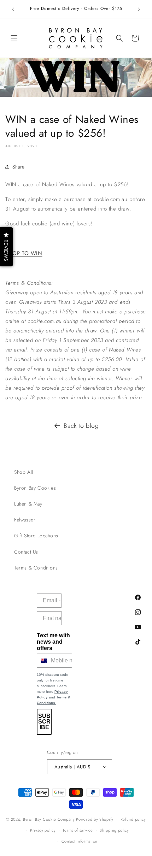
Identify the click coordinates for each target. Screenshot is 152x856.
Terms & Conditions (36, 567)
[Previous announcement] (13, 9)
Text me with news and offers (53, 641)
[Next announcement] (139, 9)
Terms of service (78, 830)
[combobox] (42, 660)
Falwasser (24, 519)
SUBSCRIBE (44, 721)
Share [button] (18, 166)
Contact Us (26, 551)
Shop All (23, 472)
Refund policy (133, 819)
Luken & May (28, 503)
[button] (14, 38)
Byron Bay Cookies (35, 487)
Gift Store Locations (36, 535)
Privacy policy (43, 830)
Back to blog (81, 425)
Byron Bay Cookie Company (49, 819)
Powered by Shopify (94, 819)
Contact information (80, 841)
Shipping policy (114, 830)
